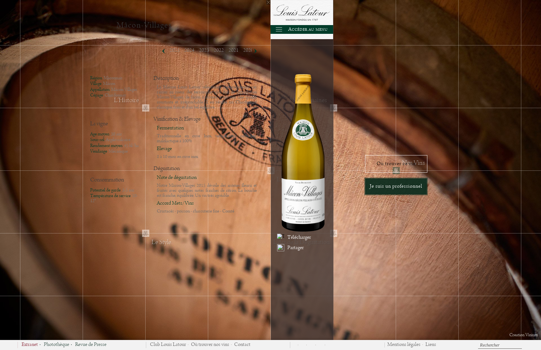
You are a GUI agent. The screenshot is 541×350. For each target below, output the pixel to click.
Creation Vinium (523, 334)
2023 (204, 50)
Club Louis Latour (168, 345)
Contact (242, 345)
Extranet (30, 345)
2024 (189, 50)
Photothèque (56, 345)
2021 (234, 50)
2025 (175, 50)
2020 (248, 50)
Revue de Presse (90, 345)
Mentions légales (403, 345)
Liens (430, 345)
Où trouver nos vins (210, 345)
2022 (219, 50)
